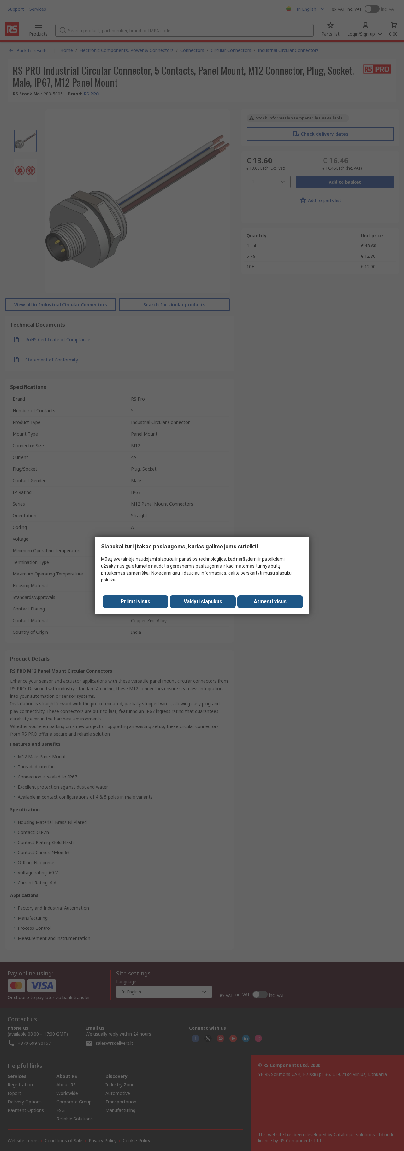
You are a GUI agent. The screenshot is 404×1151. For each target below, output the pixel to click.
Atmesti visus (270, 601)
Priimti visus (135, 601)
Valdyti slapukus (203, 601)
